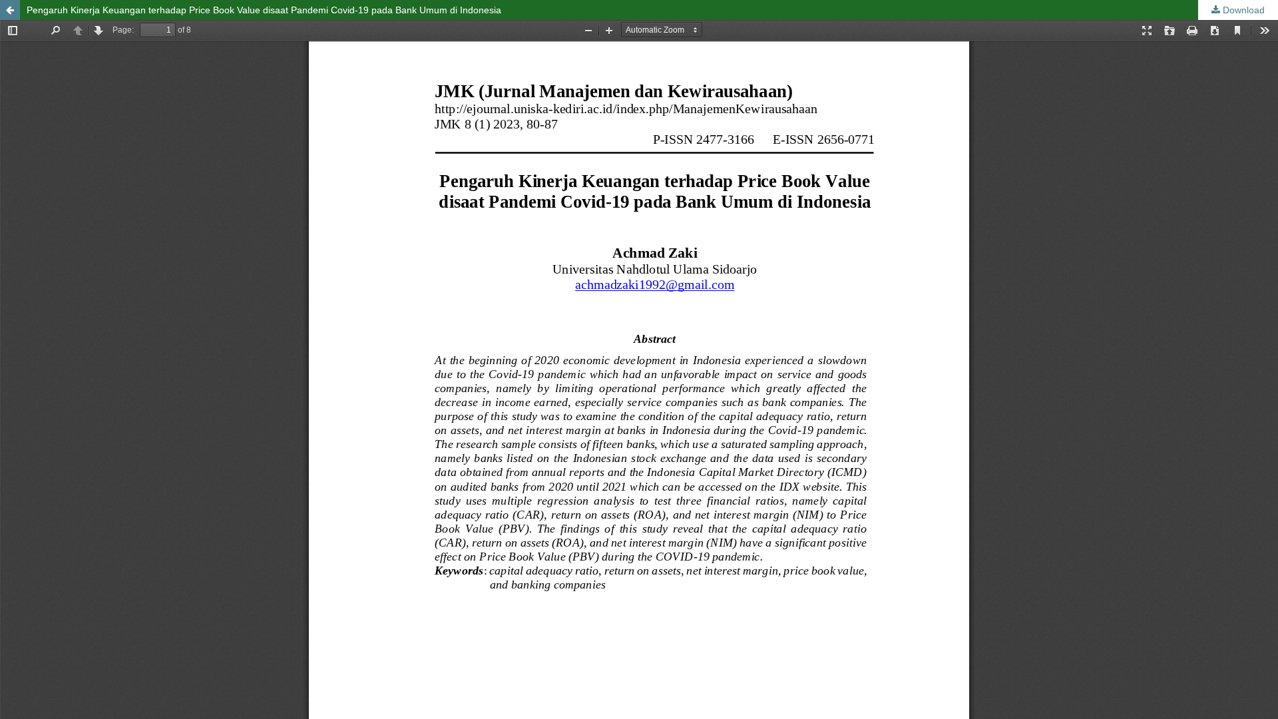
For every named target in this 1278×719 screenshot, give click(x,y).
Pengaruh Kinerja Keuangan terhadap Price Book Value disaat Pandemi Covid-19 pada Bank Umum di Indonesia (264, 10)
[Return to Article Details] (10, 10)
